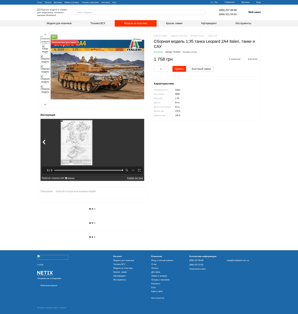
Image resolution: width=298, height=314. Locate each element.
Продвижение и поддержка (49, 278)
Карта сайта (157, 291)
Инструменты (243, 23)
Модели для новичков (59, 23)
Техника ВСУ (97, 23)
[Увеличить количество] (166, 69)
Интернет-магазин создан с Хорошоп (52, 308)
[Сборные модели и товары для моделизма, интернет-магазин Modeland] (52, 257)
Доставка (58, 2)
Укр (211, 2)
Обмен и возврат (71, 2)
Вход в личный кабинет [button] (162, 260)
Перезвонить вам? (197, 269)
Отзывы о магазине (90, 2)
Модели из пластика (135, 23)
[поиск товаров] (202, 12)
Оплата (48, 2)
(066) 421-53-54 (228, 14)
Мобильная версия (48, 285)
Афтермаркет (209, 23)
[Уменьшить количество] (156, 69)
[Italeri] (137, 39)
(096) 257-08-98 (228, 10)
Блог (114, 2)
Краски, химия (174, 23)
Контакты (106, 2)
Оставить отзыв (190, 52)
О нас (39, 2)
